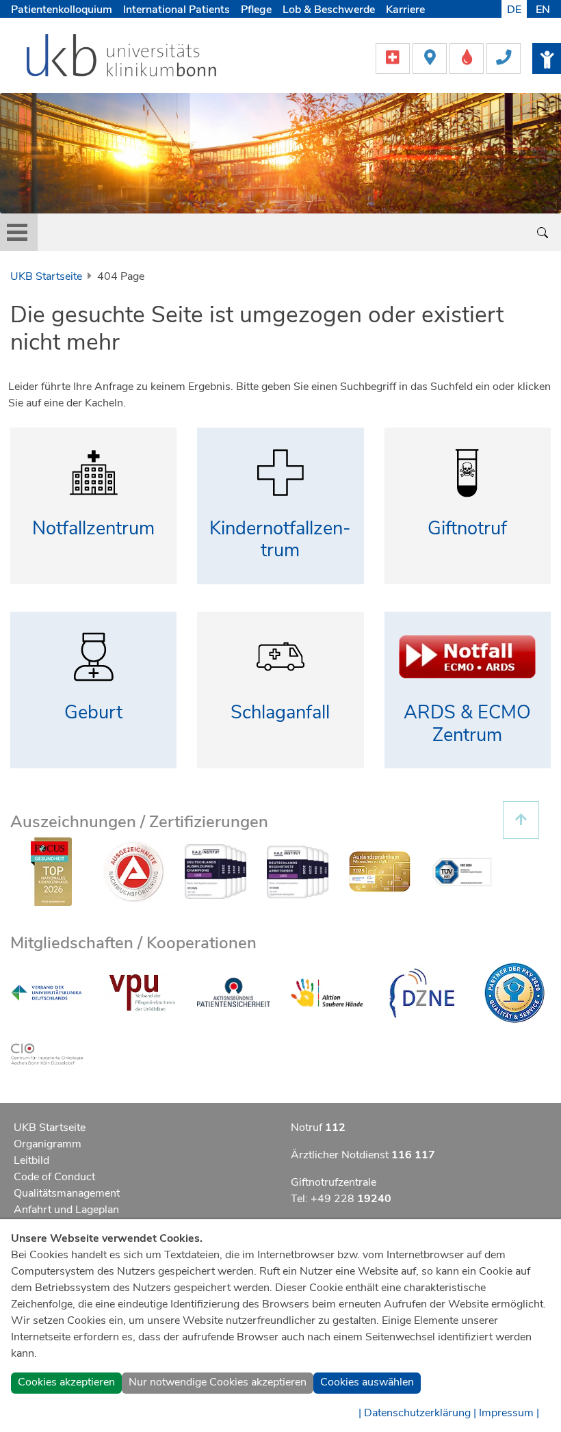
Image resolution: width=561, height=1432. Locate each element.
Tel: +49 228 (341, 1198)
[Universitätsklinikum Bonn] (122, 57)
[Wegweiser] (431, 57)
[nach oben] (521, 820)
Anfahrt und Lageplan (66, 1209)
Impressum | (509, 1412)
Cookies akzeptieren (66, 1382)
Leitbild (31, 1160)
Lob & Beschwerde (329, 9)
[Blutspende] (467, 57)
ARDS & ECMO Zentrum (467, 724)
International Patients (176, 9)
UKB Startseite (46, 276)
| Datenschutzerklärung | (417, 1412)
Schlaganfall (280, 712)
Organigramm (47, 1143)
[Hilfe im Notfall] (394, 57)
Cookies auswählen (367, 1382)
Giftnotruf (467, 528)
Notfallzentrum (93, 528)
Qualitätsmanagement (67, 1193)
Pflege (256, 9)
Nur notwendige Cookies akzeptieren (217, 1382)
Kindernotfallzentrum (280, 540)
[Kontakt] (503, 57)
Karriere (405, 9)
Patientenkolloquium (61, 9)
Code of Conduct (54, 1176)
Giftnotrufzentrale (333, 1182)
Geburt (93, 712)
